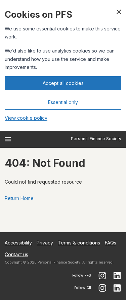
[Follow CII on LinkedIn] (117, 288)
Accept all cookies (63, 83)
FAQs (110, 242)
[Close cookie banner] (119, 11)
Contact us (16, 254)
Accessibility (18, 242)
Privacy (45, 242)
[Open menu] (8, 139)
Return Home (19, 198)
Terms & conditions (79, 242)
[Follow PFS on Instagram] (102, 276)
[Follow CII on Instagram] (102, 288)
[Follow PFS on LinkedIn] (117, 276)
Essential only (63, 102)
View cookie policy (26, 118)
